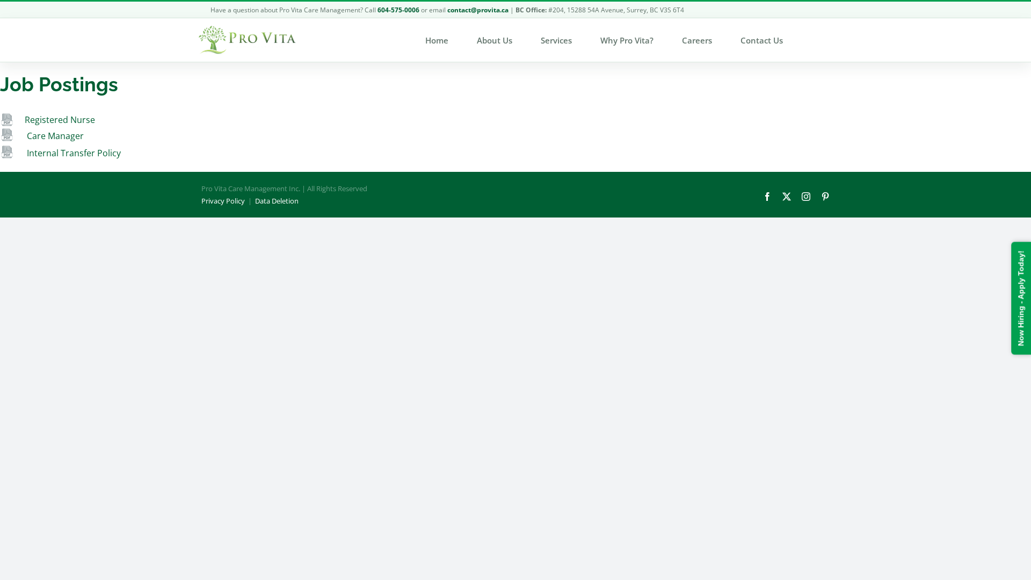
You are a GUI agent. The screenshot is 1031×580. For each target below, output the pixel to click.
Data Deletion (277, 201)
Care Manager (55, 136)
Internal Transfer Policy (73, 153)
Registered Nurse (60, 120)
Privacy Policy (223, 201)
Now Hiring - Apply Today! (1021, 298)
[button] (811, 40)
